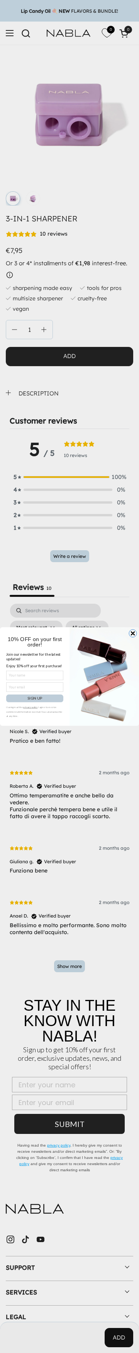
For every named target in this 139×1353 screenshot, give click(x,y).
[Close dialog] (133, 633)
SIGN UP (34, 698)
